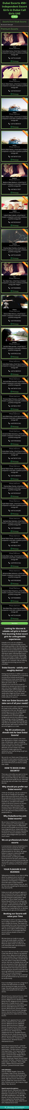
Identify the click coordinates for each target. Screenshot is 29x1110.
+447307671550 (15, 156)
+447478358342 (15, 320)
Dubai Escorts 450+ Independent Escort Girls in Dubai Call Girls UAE (14, 8)
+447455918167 (15, 91)
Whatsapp (15, 61)
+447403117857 (15, 189)
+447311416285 (15, 58)
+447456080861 (15, 288)
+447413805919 (15, 123)
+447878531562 (15, 353)
